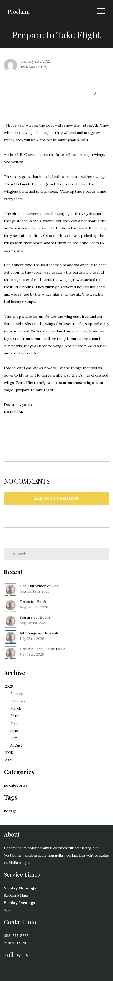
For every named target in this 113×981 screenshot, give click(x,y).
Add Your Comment (56, 498)
